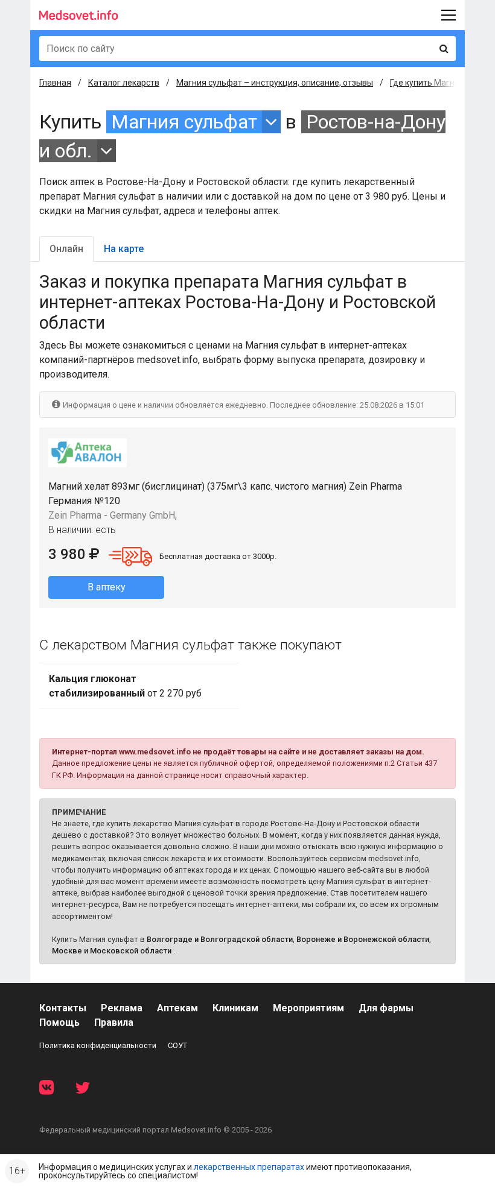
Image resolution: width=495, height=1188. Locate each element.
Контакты (62, 1008)
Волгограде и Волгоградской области (220, 939)
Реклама (121, 1008)
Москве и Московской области (111, 950)
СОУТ (177, 1045)
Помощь (59, 1022)
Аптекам (177, 1008)
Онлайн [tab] (66, 248)
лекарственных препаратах (249, 1167)
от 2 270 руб (125, 686)
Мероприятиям (308, 1008)
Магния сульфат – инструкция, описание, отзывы (274, 82)
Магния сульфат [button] (184, 121)
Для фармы (386, 1008)
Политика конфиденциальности (97, 1045)
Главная (55, 82)
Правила (113, 1022)
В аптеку (107, 587)
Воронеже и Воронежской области (362, 939)
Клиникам (235, 1008)
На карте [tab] (124, 248)
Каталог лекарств (123, 82)
